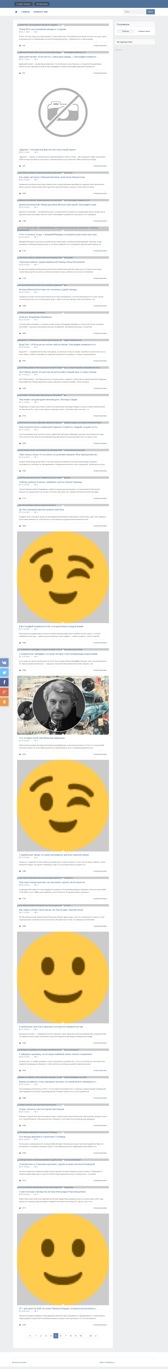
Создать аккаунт (23, 4)
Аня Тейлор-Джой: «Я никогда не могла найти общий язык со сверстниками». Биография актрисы (58, 372)
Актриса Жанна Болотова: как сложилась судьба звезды (48, 289)
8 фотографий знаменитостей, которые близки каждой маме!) (51, 626)
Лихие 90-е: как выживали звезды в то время (42, 29)
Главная (25, 12)
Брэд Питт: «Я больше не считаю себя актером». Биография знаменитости (57, 344)
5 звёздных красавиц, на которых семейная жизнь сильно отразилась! (55, 1054)
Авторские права (19, 1362)
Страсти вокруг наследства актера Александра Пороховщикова (52, 1191)
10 (81, 1335)
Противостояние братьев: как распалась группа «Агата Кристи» (52, 882)
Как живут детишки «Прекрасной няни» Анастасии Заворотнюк (52, 177)
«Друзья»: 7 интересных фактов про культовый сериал (47, 149)
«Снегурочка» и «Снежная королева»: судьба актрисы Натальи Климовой (57, 1164)
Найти (150, 12)
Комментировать (100, 45)
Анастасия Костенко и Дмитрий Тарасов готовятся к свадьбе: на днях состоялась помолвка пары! (58, 427)
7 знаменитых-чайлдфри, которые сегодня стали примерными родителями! (58, 654)
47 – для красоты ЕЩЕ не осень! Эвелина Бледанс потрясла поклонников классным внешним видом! (58, 1308)
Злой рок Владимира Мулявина (35, 317)
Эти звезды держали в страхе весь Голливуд (42, 1136)
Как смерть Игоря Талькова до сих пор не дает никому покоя (51, 909)
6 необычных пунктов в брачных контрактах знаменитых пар (51, 1026)
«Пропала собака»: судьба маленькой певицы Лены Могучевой (52, 262)
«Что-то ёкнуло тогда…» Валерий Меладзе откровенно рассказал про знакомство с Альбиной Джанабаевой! (58, 234)
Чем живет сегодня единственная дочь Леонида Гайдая (48, 399)
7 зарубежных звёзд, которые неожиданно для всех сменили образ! (54, 854)
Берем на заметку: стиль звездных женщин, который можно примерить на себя (58, 1081)
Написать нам (41, 12)
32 (91, 1335)
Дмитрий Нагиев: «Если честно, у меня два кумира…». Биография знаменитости (58, 56)
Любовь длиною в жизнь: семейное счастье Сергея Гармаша (50, 482)
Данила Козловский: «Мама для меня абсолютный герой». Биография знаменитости (58, 204)
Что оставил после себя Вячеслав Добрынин (42, 738)
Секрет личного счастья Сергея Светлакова (41, 1109)
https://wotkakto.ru (107, 1362)
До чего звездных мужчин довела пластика (41, 509)
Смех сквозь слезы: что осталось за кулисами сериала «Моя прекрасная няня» (58, 454)
